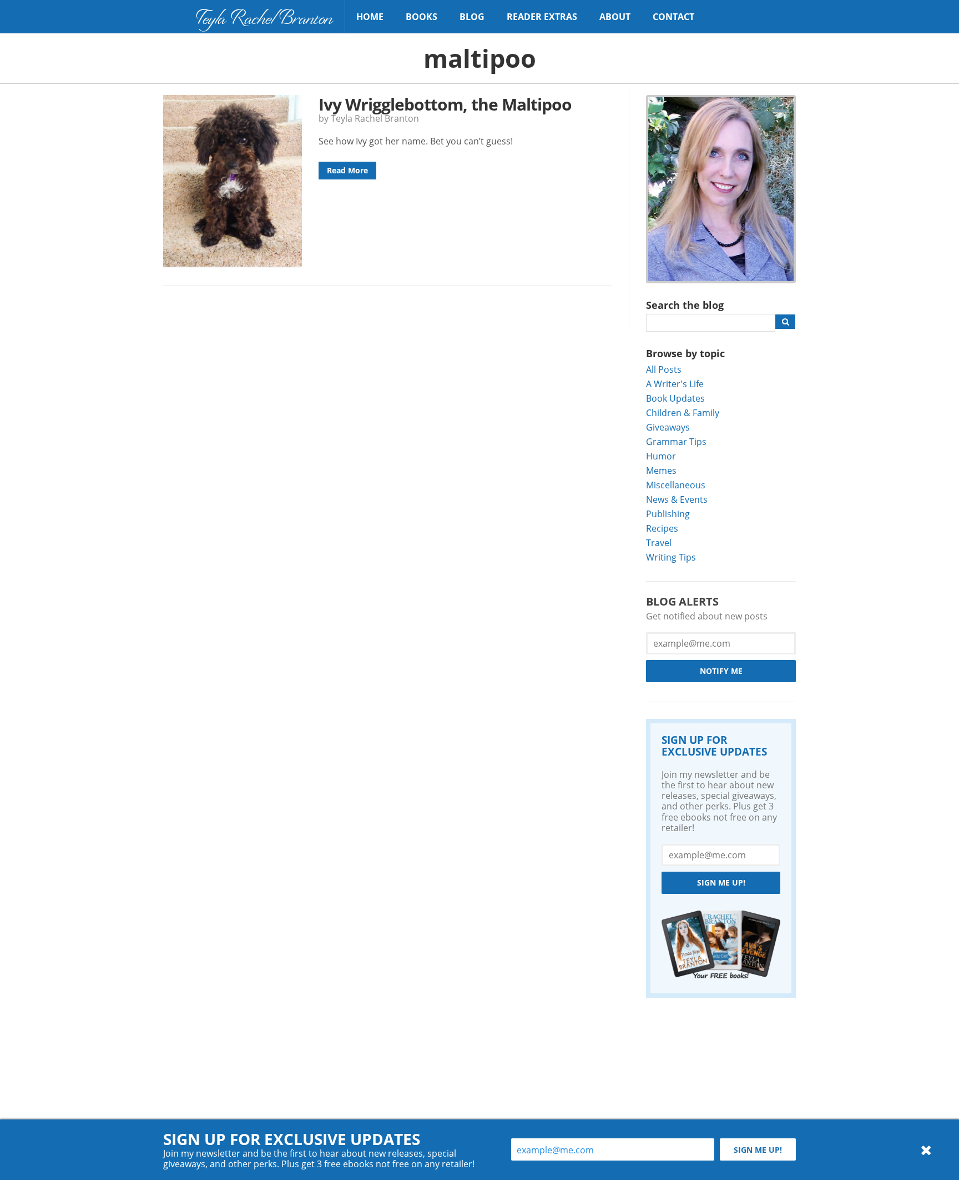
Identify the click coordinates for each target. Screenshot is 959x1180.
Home (369, 17)
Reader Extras (542, 17)
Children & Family (682, 412)
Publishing (668, 513)
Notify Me (721, 671)
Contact (673, 17)
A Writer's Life (675, 383)
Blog (472, 17)
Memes (661, 470)
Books (421, 17)
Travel (659, 542)
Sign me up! (721, 882)
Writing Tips (671, 557)
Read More (347, 170)
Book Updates (675, 398)
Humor (661, 456)
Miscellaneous (675, 485)
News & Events (677, 499)
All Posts (664, 369)
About (614, 17)
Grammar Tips (676, 441)
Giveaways (668, 427)
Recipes (662, 528)
